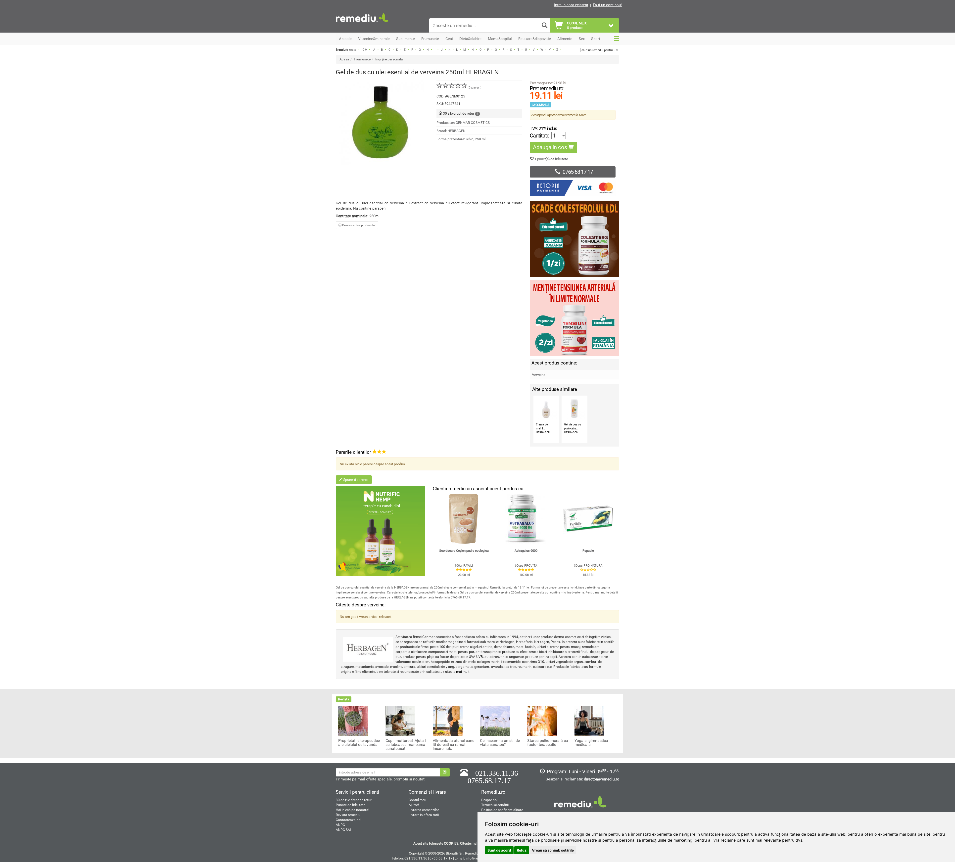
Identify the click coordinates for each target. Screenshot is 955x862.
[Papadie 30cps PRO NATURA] (588, 519)
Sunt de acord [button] (499, 850)
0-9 (365, 49)
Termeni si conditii (495, 805)
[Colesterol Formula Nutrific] (574, 239)
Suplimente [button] (405, 39)
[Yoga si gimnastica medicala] (589, 721)
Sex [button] (582, 39)
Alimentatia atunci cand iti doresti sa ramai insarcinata (454, 745)
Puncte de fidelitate (350, 805)
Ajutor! (414, 805)
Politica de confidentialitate (502, 810)
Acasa (344, 59)
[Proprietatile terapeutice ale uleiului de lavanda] (353, 721)
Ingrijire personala (389, 59)
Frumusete (362, 59)
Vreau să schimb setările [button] (553, 850)
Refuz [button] (521, 850)
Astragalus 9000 (526, 550)
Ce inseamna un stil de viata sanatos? (500, 743)
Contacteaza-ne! (348, 820)
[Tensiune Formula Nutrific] (574, 318)
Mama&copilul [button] (500, 39)
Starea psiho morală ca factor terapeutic (547, 743)
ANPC (340, 825)
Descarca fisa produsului (358, 225)
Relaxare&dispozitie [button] (534, 39)
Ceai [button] (449, 39)
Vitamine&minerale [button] (374, 39)
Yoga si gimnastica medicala (591, 743)
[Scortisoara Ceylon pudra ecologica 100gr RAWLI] (463, 519)
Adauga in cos (550, 147)
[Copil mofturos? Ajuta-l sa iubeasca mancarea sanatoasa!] (400, 721)
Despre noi (489, 800)
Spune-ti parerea (355, 480)
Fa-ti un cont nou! (607, 5)
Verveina (538, 375)
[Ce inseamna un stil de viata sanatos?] (495, 721)
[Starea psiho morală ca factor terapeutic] (542, 721)
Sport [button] (595, 39)
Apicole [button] (345, 39)
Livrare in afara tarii (424, 815)
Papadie (588, 550)
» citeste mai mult (456, 672)
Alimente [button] (564, 39)
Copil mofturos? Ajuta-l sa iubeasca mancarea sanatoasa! (405, 745)
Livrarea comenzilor (424, 810)
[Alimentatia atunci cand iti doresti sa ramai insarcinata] (448, 721)
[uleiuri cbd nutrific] (380, 531)
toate (352, 49)
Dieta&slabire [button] (470, 39)
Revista (343, 699)
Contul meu (417, 800)
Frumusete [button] (430, 39)
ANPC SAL (344, 830)
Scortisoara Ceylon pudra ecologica (464, 550)
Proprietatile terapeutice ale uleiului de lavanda (359, 743)
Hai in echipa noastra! (352, 810)
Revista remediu (348, 815)
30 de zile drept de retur (354, 800)
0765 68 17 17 (578, 172)
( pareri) (474, 87)
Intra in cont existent (571, 5)
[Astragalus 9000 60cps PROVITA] (526, 519)
